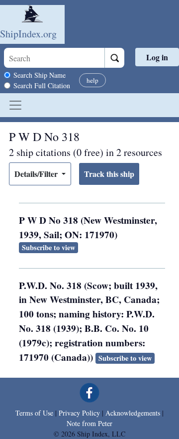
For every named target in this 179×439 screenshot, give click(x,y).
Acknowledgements (132, 413)
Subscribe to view (48, 247)
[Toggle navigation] (15, 105)
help (92, 80)
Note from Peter (89, 423)
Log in (157, 57)
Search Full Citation (41, 85)
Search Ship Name (39, 75)
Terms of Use (34, 413)
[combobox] (54, 58)
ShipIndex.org (28, 33)
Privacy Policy (79, 413)
